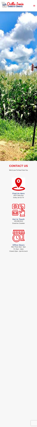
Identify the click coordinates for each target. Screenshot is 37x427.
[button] (34, 5)
